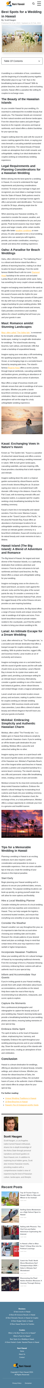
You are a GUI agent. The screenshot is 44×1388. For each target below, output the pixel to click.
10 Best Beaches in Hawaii (16, 1102)
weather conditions (23, 231)
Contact (22, 1357)
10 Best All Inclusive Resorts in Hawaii (22, 1315)
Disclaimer (28, 1383)
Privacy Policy (16, 1383)
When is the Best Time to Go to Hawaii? (22, 1333)
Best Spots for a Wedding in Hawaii (22, 1339)
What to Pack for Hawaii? (22, 1336)
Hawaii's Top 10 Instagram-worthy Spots (21, 1105)
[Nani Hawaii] (15, 3)
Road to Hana (14, 368)
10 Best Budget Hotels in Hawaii (22, 1321)
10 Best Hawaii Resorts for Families (22, 1324)
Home (22, 1351)
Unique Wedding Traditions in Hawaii (20, 1098)
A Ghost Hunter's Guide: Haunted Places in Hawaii (22, 1342)
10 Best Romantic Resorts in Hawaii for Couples (22, 1318)
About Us (22, 1354)
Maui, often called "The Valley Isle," (16, 333)
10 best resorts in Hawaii (22, 1312)
